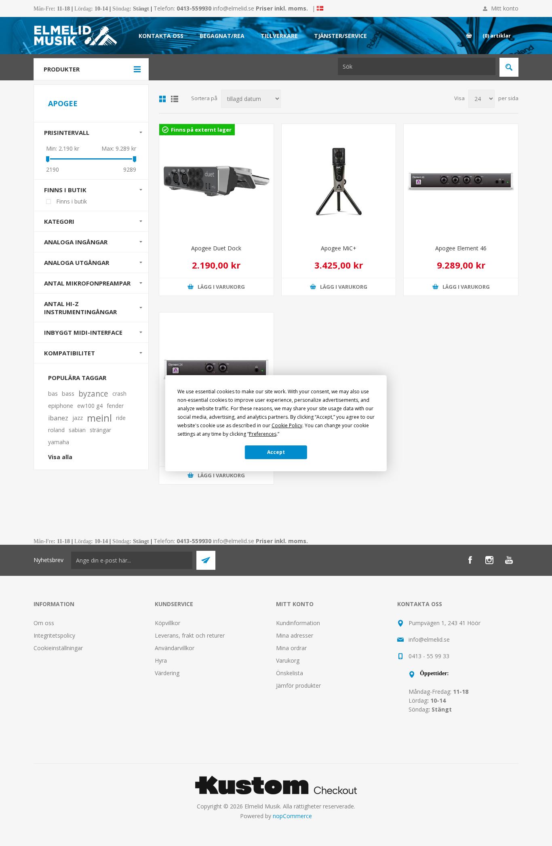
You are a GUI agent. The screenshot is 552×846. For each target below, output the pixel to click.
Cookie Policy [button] (287, 425)
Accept (276, 452)
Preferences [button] (262, 433)
